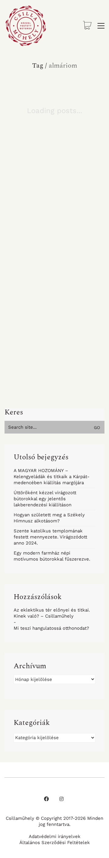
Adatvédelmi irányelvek (55, 836)
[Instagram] (61, 799)
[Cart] (87, 25)
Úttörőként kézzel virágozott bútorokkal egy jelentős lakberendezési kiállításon (45, 499)
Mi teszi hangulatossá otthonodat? (51, 628)
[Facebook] (46, 799)
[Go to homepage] (26, 26)
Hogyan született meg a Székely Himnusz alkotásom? (49, 518)
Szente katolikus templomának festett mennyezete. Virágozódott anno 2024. (50, 537)
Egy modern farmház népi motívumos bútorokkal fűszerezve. (52, 556)
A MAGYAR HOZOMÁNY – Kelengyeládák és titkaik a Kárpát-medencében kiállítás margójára (52, 476)
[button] (100, 26)
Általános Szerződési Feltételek (54, 842)
